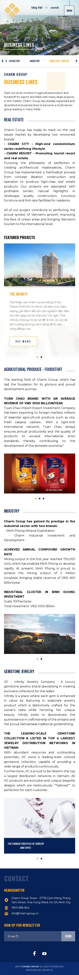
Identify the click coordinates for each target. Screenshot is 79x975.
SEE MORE (23, 341)
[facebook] (34, 953)
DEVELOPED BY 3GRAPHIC (39, 970)
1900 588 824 (20, 907)
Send (68, 936)
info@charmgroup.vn (25, 913)
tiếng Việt (37, 7)
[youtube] (44, 953)
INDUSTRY (35, 61)
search (55, 7)
